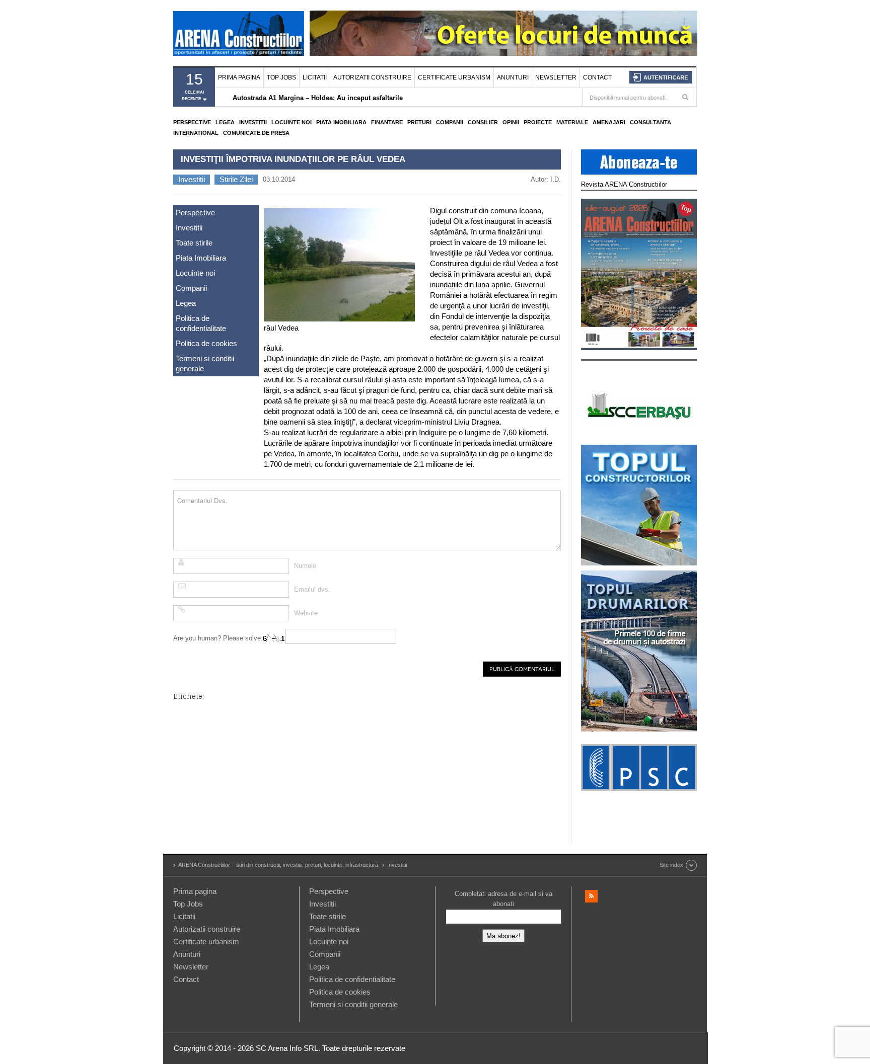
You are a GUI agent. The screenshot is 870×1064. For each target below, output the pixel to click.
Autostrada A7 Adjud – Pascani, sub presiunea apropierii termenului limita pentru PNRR (370, 98)
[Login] (660, 77)
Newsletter (555, 77)
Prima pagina (239, 77)
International (196, 133)
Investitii (253, 122)
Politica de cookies (206, 343)
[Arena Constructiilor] (238, 33)
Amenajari (609, 122)
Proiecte (538, 122)
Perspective (192, 122)
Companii (449, 122)
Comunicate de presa (256, 133)
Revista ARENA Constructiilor (624, 184)
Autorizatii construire (372, 77)
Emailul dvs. (312, 589)
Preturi (419, 122)
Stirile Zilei (236, 179)
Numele (305, 565)
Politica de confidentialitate (201, 323)
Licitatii (315, 77)
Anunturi (513, 77)
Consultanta (650, 122)
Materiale (572, 122)
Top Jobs (281, 77)
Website (306, 613)
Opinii (510, 122)
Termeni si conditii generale (205, 363)
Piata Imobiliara (341, 122)
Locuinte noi (291, 122)
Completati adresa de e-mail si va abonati (503, 899)
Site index (671, 865)
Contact (597, 77)
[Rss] (591, 896)
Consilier (483, 122)
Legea (225, 122)
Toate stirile (194, 242)
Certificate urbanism (454, 77)
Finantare (387, 122)
